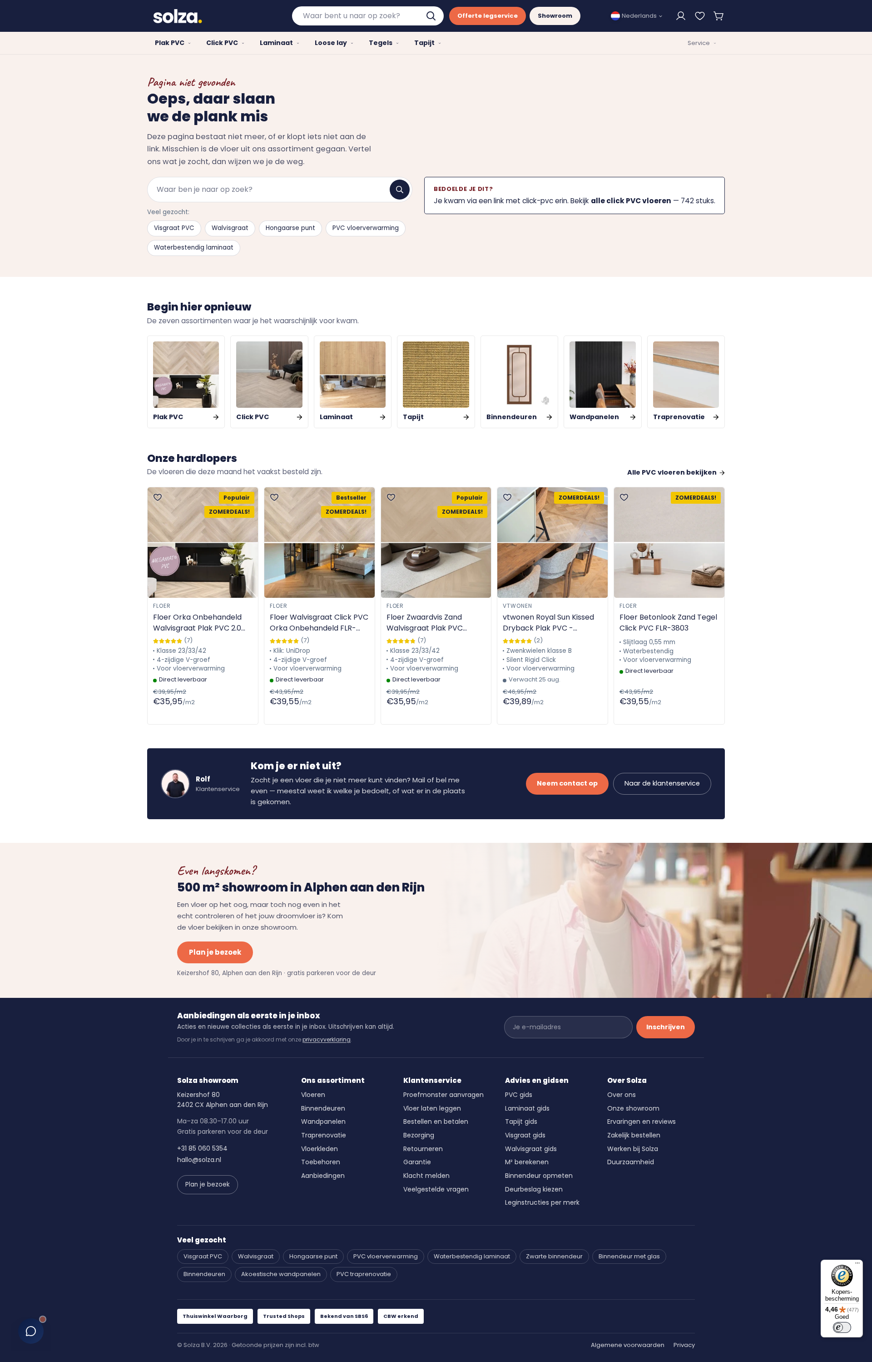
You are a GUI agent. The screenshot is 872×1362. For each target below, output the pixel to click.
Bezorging (418, 1135)
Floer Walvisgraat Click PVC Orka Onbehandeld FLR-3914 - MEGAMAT (319, 623)
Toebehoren (320, 1162)
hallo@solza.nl (199, 1159)
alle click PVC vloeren (631, 200)
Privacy (684, 1345)
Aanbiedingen (323, 1175)
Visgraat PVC (174, 228)
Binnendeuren (323, 1108)
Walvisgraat (230, 228)
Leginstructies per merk (542, 1202)
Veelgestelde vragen (436, 1189)
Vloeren (313, 1094)
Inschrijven (665, 1027)
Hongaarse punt (290, 228)
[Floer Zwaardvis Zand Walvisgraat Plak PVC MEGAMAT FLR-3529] (436, 542)
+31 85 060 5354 (202, 1148)
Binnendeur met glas (629, 1256)
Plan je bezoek (215, 952)
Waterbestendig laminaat (193, 247)
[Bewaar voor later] (699, 15)
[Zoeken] (400, 190)
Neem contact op (567, 783)
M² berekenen (527, 1162)
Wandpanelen (323, 1121)
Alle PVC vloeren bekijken (672, 472)
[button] (718, 15)
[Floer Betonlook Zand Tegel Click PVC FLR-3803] (669, 542)
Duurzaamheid (630, 1162)
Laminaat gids (527, 1108)
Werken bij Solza (632, 1148)
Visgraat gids (525, 1135)
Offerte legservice (487, 15)
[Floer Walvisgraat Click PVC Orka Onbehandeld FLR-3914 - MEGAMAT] (319, 542)
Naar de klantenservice (662, 783)
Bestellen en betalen (435, 1121)
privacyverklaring (326, 1039)
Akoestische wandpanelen (281, 1274)
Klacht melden (426, 1175)
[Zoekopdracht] (432, 15)
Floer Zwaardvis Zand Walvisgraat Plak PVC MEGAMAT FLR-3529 (424, 623)
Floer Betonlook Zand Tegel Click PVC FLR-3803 (668, 622)
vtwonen (517, 606)
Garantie (417, 1162)
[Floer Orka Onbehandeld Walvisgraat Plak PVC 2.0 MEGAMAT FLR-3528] (203, 542)
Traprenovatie (323, 1135)
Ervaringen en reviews (641, 1121)
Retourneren (423, 1148)
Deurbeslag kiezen (534, 1189)
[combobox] (368, 15)
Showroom (555, 15)
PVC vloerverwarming (365, 228)
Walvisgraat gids (531, 1148)
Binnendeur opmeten (539, 1175)
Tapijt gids (521, 1121)
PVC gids (518, 1094)
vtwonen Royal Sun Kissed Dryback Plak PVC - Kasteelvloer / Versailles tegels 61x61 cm (548, 623)
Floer (162, 606)
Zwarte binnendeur (554, 1256)
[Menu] (857, 1265)
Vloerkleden (319, 1148)
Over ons (621, 1094)
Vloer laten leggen (432, 1108)
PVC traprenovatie (364, 1274)
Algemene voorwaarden (627, 1345)
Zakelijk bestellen (633, 1135)
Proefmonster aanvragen (443, 1094)
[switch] (842, 1327)
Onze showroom (633, 1108)
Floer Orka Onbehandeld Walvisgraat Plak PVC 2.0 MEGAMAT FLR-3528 (197, 623)
